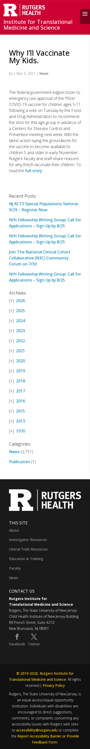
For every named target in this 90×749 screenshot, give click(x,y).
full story (33, 170)
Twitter (34, 644)
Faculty (15, 568)
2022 (20, 341)
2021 (20, 351)
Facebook (17, 644)
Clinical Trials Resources (28, 549)
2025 (20, 310)
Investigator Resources (28, 539)
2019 (20, 371)
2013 (20, 421)
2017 (20, 391)
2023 (20, 330)
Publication (19, 461)
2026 (20, 300)
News (43, 73)
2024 (20, 320)
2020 (20, 361)
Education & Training (26, 558)
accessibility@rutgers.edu (37, 730)
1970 (20, 431)
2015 (20, 411)
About (14, 530)
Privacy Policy (54, 685)
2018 (20, 381)
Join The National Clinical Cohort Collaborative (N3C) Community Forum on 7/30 (39, 258)
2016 (20, 401)
